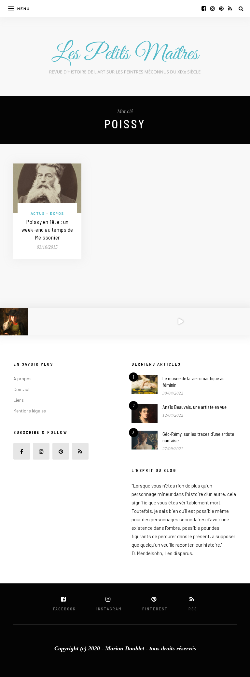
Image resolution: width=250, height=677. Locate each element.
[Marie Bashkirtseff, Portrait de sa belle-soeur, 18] (69, 321)
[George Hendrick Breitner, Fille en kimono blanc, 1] (41, 321)
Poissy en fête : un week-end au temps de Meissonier (47, 229)
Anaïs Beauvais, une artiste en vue (194, 407)
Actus (38, 213)
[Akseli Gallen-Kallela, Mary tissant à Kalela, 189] (97, 321)
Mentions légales (29, 410)
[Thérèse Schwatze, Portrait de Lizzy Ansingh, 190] (14, 321)
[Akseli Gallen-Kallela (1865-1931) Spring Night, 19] (125, 321)
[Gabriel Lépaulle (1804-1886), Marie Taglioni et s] (236, 321)
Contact (21, 389)
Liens (18, 400)
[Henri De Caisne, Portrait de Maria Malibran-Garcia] (208, 321)
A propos (22, 378)
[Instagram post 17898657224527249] (180, 321)
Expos (57, 213)
